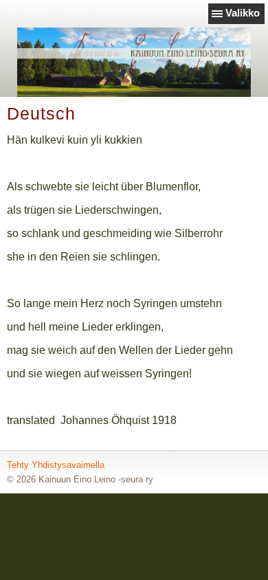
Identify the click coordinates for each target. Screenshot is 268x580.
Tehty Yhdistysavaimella (55, 465)
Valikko (242, 13)
